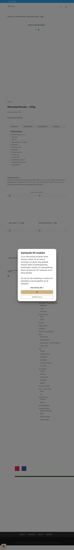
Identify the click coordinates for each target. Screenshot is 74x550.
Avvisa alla (37, 297)
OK (37, 292)
